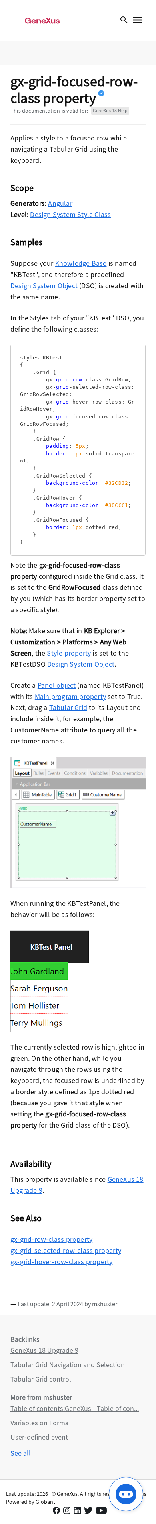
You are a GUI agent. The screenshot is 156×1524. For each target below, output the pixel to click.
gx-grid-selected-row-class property (65, 1250)
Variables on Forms (39, 1422)
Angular (60, 203)
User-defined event (39, 1437)
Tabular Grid (68, 707)
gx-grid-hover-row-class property (61, 1261)
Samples (26, 242)
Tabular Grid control (40, 1379)
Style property (69, 653)
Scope (22, 187)
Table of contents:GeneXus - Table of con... (74, 1408)
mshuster (105, 1304)
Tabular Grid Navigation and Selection (67, 1364)
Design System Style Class (70, 214)
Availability (30, 1163)
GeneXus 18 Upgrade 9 (44, 1350)
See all (20, 1453)
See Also (26, 1217)
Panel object (57, 685)
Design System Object (44, 285)
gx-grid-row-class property (51, 1239)
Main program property (70, 696)
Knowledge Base (81, 263)
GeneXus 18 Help (110, 110)
